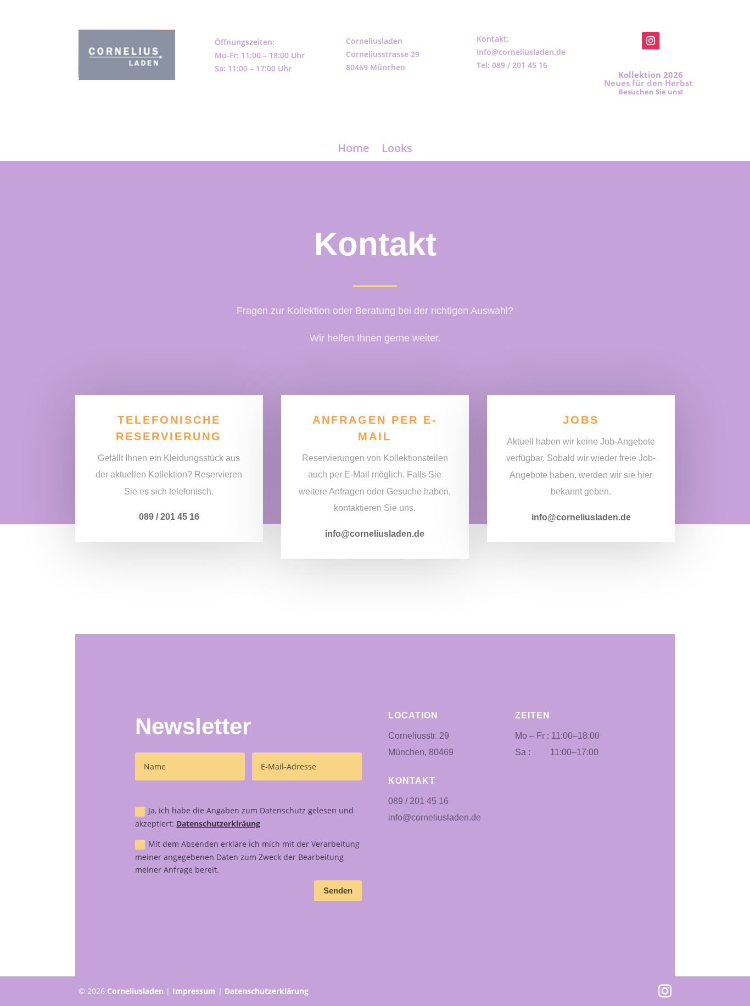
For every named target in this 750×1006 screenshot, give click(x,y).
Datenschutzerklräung (218, 823)
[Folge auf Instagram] (650, 40)
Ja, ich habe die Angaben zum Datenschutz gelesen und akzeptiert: (244, 817)
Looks (397, 147)
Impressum (194, 991)
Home (354, 147)
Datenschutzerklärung (267, 991)
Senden (337, 890)
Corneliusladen (135, 991)
